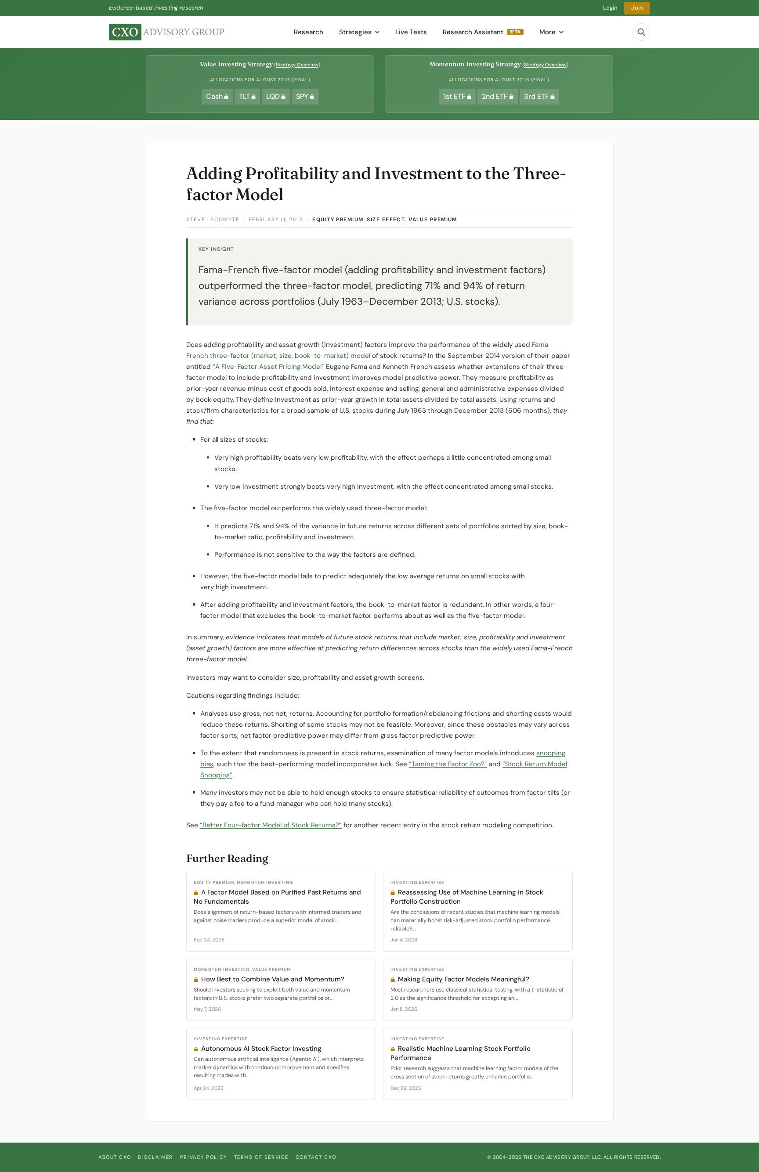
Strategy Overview (297, 64)
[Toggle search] (641, 32)
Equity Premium (337, 219)
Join (637, 7)
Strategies (355, 32)
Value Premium (432, 219)
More (547, 32)
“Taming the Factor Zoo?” (448, 764)
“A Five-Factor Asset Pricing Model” (268, 366)
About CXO (114, 1157)
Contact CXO (316, 1157)
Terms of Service (261, 1157)
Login (610, 7)
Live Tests (411, 32)
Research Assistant (482, 32)
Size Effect (386, 219)
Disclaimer (155, 1157)
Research (308, 32)
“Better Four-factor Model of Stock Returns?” (271, 825)
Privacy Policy (203, 1157)
